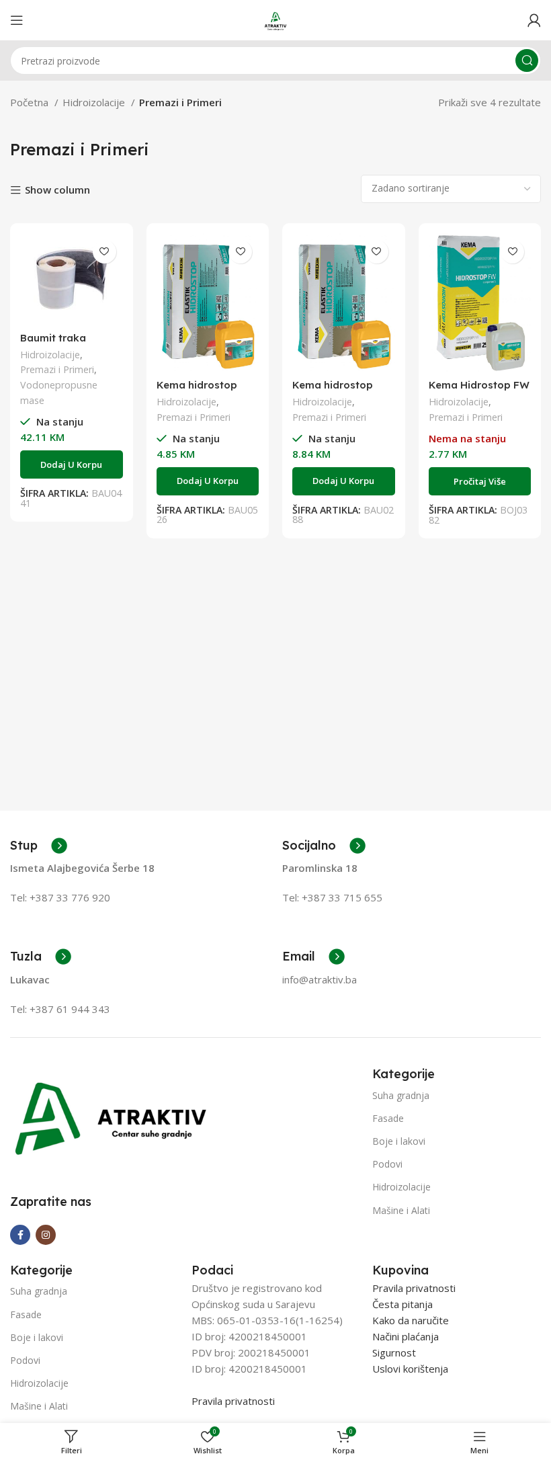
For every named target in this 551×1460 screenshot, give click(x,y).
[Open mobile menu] (16, 20)
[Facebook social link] (20, 1235)
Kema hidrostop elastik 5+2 (332, 390)
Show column (57, 190)
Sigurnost (394, 1352)
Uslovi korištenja (410, 1368)
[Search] (526, 60)
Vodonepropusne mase (58, 392)
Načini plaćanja (405, 1336)
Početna (30, 102)
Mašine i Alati (401, 1210)
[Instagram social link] (46, 1235)
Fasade (388, 1118)
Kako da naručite (410, 1320)
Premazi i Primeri (57, 369)
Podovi (387, 1164)
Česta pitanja (402, 1304)
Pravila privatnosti (233, 1401)
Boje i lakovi (398, 1141)
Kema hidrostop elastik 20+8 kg (197, 390)
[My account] (534, 20)
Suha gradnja (400, 1095)
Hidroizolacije (95, 102)
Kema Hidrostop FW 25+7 (479, 390)
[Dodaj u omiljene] (104, 251)
